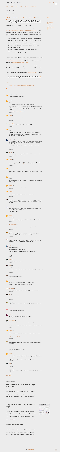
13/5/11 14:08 (11, 291)
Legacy (10, 265)
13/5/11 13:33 (11, 285)
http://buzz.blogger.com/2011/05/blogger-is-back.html (17, 111)
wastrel (10, 259)
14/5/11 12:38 (11, 317)
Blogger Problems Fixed (50, 27)
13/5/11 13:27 (11, 272)
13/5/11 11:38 (11, 196)
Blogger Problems (30, 85)
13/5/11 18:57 (11, 299)
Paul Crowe (10, 185)
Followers (11, 6)
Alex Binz (10, 199)
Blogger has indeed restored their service (31, 17)
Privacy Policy (26, 6)
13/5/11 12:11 (11, 221)
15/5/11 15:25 (11, 350)
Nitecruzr (10, 100)
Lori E (10, 294)
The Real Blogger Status (13, 2)
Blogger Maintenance (50, 24)
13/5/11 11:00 (11, 120)
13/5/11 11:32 (11, 182)
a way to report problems (32, 72)
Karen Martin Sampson (12, 224)
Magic (16, 6)
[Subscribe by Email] (56, 4)
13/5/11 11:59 (11, 204)
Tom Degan (10, 245)
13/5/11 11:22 (11, 149)
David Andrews (11, 139)
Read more (33, 399)
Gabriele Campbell (12, 320)
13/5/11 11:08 (11, 126)
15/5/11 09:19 (11, 327)
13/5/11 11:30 (11, 165)
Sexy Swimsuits (11, 288)
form (40, 76)
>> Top (7, 82)
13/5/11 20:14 (11, 306)
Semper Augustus (11, 123)
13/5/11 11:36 (11, 188)
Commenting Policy (33, 6)
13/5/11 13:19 (11, 262)
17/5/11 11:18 (11, 373)
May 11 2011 (49, 28)
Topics (21, 6)
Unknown (10, 115)
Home (7, 6)
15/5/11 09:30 (11, 338)
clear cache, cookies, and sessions (21, 163)
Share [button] (48, 17)
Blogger (48, 23)
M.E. (9, 232)
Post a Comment (8, 375)
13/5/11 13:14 (11, 256)
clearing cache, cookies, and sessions (13, 60)
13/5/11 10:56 (11, 112)
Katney (10, 302)
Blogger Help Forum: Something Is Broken (20, 62)
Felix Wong (10, 152)
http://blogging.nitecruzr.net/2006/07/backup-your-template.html (18, 336)
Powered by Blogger (30, 449)
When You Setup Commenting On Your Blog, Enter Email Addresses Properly (21, 30)
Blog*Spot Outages (50, 22)
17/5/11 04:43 (11, 366)
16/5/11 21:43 (11, 360)
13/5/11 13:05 (11, 229)
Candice (10, 314)
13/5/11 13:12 (11, 236)
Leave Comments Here (14, 425)
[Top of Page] (56, 449)
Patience (48, 29)
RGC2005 (10, 353)
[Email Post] (6, 88)
